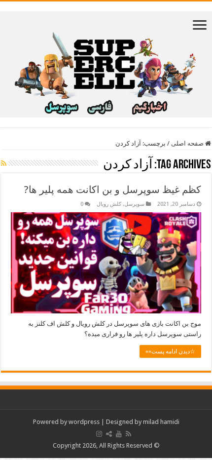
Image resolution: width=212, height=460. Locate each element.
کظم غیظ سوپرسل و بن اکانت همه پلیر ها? (112, 189)
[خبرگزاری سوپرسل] (106, 63)
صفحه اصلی (188, 143)
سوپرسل (134, 204)
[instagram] (99, 434)
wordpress (84, 421)
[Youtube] (119, 434)
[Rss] (128, 434)
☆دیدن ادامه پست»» (170, 351)
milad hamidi (161, 421)
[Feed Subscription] (3, 163)
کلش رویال (109, 204)
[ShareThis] (109, 434)
